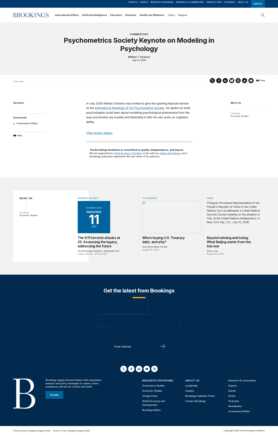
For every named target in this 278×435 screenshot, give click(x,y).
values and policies (169, 153)
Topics (171, 15)
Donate (257, 3)
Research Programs (162, 2)
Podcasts (233, 401)
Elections (130, 15)
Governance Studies (153, 385)
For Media (229, 2)
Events (144, 2)
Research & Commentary (190, 2)
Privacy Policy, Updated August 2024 (31, 430)
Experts (133, 2)
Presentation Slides (27, 123)
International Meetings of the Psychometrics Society (129, 108)
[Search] (263, 15)
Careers (189, 390)
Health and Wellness (152, 15)
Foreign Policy (150, 395)
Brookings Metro (151, 410)
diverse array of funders (128, 153)
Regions (182, 15)
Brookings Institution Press (200, 395)
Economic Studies (240, 116)
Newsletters (214, 2)
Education (116, 15)
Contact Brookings (195, 401)
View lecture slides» (99, 133)
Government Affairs (239, 411)
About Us (243, 2)
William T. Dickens (139, 56)
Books (231, 395)
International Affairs (67, 15)
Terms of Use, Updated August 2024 (71, 430)
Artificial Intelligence (94, 15)
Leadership (191, 385)
